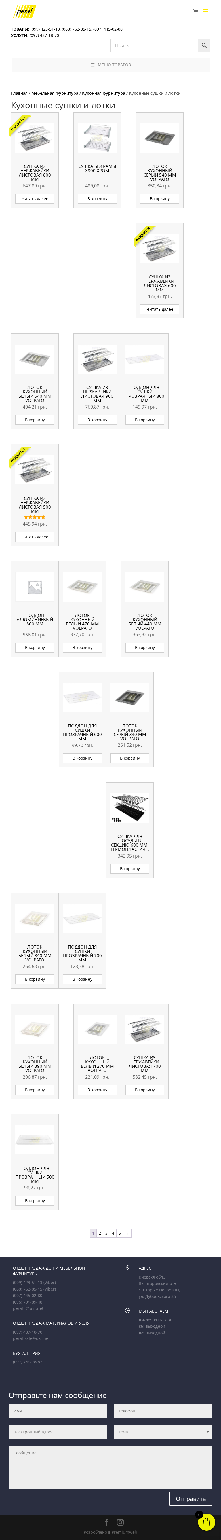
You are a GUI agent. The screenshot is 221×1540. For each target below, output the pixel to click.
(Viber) (49, 1282)
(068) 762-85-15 (76, 29)
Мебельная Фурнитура (54, 93)
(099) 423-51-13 (44, 29)
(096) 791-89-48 (27, 1302)
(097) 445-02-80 (108, 29)
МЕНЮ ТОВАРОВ (114, 64)
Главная (19, 93)
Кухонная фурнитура (103, 93)
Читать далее (35, 198)
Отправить (191, 1499)
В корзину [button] (97, 198)
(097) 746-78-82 (27, 1362)
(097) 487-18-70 (43, 35)
